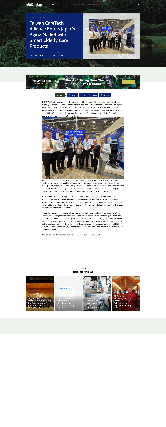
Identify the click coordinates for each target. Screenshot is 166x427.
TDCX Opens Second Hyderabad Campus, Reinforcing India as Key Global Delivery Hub (123, 302)
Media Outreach (59, 55)
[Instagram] (131, 5)
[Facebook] (128, 5)
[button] (138, 4)
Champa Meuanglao (37, 55)
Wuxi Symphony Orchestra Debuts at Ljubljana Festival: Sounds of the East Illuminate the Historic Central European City (37, 300)
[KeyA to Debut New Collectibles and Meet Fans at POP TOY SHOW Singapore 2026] (97, 293)
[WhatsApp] (134, 5)
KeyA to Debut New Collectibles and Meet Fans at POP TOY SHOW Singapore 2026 (94, 303)
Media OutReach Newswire (68, 102)
